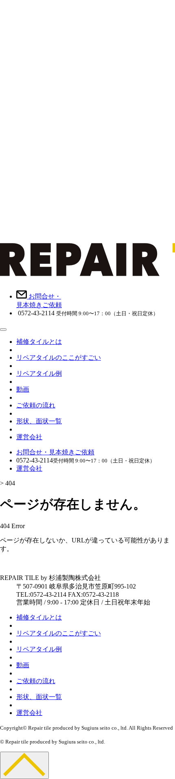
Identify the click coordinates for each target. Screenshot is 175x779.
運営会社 (29, 437)
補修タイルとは (39, 341)
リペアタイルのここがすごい (58, 357)
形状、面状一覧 (39, 421)
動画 (22, 389)
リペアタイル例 (39, 373)
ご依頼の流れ (35, 405)
